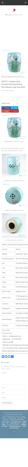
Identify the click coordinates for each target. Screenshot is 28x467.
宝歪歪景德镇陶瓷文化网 (15, 422)
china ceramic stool (11, 417)
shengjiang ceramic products (13, 424)
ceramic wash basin (5, 421)
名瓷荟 (7, 422)
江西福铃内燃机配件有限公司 (15, 426)
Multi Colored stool (10, 90)
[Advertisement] (14, 33)
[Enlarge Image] (14, 50)
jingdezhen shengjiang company (17, 419)
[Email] (14, 431)
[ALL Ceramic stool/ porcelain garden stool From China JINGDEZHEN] (14, 12)
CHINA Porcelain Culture (16, 421)
